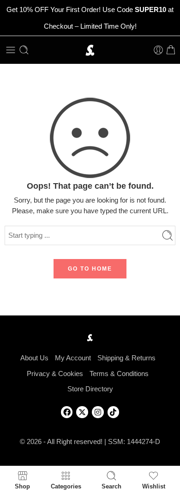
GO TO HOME (90, 269)
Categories (66, 486)
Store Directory (90, 389)
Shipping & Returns (126, 358)
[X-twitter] (82, 412)
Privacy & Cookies (55, 373)
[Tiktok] (114, 412)
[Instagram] (98, 412)
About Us (34, 358)
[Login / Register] (158, 50)
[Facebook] (67, 412)
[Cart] (170, 50)
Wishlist (153, 486)
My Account (73, 358)
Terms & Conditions (119, 373)
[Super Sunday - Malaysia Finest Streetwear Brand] (90, 50)
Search (111, 486)
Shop (22, 486)
